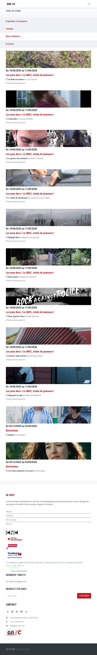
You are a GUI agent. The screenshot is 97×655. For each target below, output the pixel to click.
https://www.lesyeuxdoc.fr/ (16, 83)
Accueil (8, 511)
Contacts (9, 515)
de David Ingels (26, 471)
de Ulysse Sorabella (20, 119)
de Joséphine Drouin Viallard (29, 198)
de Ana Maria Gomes (25, 356)
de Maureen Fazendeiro (22, 277)
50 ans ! (9, 524)
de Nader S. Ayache (25, 158)
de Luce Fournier (22, 79)
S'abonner (84, 595)
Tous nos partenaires (19, 571)
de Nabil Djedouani (23, 316)
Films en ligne (11, 520)
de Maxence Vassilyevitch (23, 237)
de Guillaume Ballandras (24, 395)
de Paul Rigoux (16, 435)
